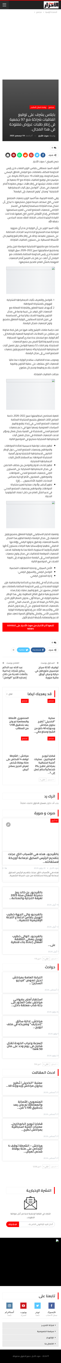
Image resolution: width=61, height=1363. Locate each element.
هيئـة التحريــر (47, 1325)
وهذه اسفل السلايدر (38, 107)
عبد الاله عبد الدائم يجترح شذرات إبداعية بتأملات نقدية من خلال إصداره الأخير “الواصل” (14, 672)
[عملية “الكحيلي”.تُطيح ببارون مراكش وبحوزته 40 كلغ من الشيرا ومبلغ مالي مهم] (44, 707)
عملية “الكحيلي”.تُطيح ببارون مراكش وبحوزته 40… (24, 1084)
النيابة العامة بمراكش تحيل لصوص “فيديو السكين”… (27, 980)
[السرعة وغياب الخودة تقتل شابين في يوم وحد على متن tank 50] (52, 1043)
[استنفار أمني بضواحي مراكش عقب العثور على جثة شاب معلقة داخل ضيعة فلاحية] (52, 1000)
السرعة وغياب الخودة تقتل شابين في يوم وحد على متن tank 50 (24, 1046)
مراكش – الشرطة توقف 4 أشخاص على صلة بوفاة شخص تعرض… (25, 1148)
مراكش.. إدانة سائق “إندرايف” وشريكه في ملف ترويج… (24, 1024)
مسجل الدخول (39, 803)
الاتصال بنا (49, 1344)
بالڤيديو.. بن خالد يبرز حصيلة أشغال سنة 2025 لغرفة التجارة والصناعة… (25, 895)
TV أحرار (54, 820)
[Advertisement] (30, 46)
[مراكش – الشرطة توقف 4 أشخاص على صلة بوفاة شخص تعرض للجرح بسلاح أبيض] (17, 744)
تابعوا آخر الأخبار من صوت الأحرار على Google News (30, 627)
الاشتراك (12, 1224)
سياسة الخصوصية (45, 1331)
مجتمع (51, 107)
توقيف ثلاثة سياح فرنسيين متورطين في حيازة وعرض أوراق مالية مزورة (47, 672)
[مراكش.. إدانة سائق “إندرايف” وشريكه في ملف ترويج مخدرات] (52, 1022)
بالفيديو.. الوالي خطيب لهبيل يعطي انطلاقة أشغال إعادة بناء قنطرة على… (33, 940)
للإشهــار (50, 1337)
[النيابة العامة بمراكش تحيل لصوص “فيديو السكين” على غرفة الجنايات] (52, 978)
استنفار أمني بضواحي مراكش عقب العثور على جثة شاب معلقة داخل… (26, 1002)
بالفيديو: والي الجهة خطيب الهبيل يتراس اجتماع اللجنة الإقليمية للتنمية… (24, 917)
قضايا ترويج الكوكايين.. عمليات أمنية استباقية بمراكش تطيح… (26, 1126)
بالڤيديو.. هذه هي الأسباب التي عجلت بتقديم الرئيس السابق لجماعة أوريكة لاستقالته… (33, 857)
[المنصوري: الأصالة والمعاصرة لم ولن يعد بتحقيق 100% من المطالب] (17, 707)
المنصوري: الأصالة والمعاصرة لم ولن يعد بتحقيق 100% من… (27, 1104)
